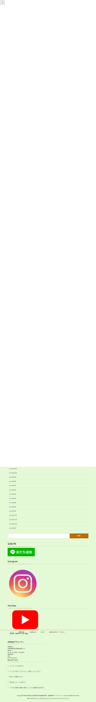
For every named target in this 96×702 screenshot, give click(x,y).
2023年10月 (13, 473)
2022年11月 (13, 519)
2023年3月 (12, 503)
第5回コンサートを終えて (18, 682)
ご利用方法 (32, 632)
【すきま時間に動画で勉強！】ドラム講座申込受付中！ (27, 687)
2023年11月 (13, 469)
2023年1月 (12, 511)
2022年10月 (13, 524)
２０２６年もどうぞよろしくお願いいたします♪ (25, 671)
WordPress (36, 698)
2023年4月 (12, 498)
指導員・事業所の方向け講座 (19, 633)
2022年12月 (13, 515)
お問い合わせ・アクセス (57, 632)
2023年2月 (12, 507)
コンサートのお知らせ (17, 666)
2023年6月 (12, 490)
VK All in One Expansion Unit (61, 698)
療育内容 (21, 632)
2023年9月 (12, 477)
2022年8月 (12, 528)
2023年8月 (12, 481)
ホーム (12, 632)
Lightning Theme (47, 698)
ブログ (42, 632)
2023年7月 (12, 485)
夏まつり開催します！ (17, 677)
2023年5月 (12, 494)
